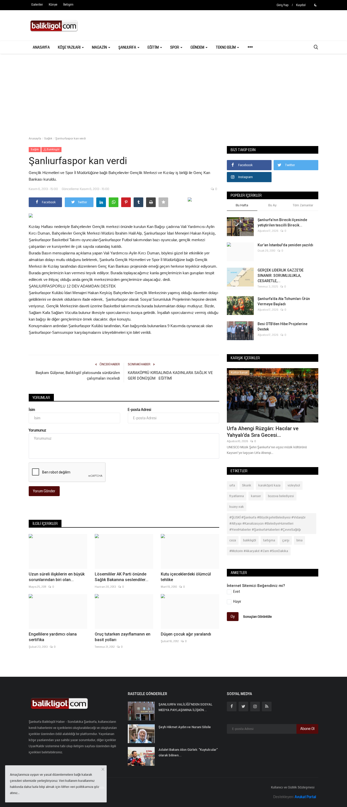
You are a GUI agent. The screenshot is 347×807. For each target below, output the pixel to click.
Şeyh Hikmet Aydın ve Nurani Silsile (185, 727)
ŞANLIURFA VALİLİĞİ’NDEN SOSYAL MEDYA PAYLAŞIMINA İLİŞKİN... (185, 707)
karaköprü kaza (269, 485)
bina (299, 540)
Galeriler (37, 5)
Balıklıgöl (52, 149)
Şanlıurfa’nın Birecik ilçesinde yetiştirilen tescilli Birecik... (282, 222)
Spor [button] (175, 47)
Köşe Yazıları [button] (69, 47)
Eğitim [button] (154, 47)
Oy (233, 616)
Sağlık (48, 138)
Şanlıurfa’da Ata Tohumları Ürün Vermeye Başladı (284, 301)
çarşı (285, 540)
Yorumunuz (37, 430)
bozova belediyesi (281, 496)
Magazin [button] (100, 47)
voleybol (294, 485)
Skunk (246, 485)
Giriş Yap (283, 5)
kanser (256, 496)
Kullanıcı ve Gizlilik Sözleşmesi (292, 787)
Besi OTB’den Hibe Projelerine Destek (282, 326)
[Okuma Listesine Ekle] (163, 202)
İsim (32, 409)
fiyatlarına (236, 496)
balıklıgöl (249, 540)
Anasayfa (41, 47)
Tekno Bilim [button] (226, 47)
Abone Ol (307, 728)
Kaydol (301, 5)
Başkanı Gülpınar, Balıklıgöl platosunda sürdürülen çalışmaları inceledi (78, 375)
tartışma (269, 540)
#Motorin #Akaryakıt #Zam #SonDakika (258, 551)
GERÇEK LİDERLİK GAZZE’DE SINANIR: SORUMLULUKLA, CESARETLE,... (281, 275)
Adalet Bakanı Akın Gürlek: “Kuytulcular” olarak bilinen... (188, 752)
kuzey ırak (236, 507)
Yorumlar (41, 397)
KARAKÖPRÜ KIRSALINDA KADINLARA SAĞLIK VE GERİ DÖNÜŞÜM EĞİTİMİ (170, 375)
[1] (315, 5)
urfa (232, 485)
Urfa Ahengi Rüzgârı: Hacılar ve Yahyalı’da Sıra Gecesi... (262, 431)
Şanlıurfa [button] (127, 47)
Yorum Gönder (44, 491)
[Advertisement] (173, 91)
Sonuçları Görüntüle (257, 616)
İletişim (68, 5)
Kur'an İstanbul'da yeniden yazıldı (285, 245)
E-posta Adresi (139, 409)
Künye (53, 5)
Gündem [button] (198, 47)
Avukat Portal (305, 796)
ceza (232, 540)
